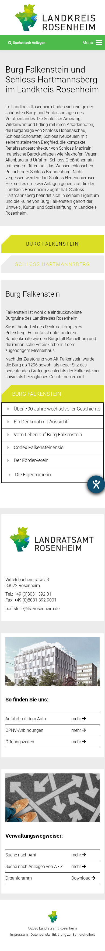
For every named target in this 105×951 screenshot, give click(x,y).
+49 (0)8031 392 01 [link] (32, 594)
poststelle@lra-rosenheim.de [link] (32, 608)
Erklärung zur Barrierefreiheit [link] (73, 934)
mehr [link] (76, 718)
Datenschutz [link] (40, 934)
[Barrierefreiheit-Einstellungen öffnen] (96, 484)
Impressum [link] (19, 934)
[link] (92, 43)
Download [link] (81, 878)
